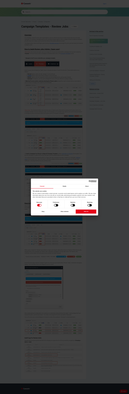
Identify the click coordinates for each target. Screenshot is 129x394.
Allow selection (65, 211)
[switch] (56, 205)
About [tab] (87, 186)
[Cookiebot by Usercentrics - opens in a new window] (89, 181)
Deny (43, 211)
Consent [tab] (42, 186)
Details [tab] (64, 186)
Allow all (86, 211)
